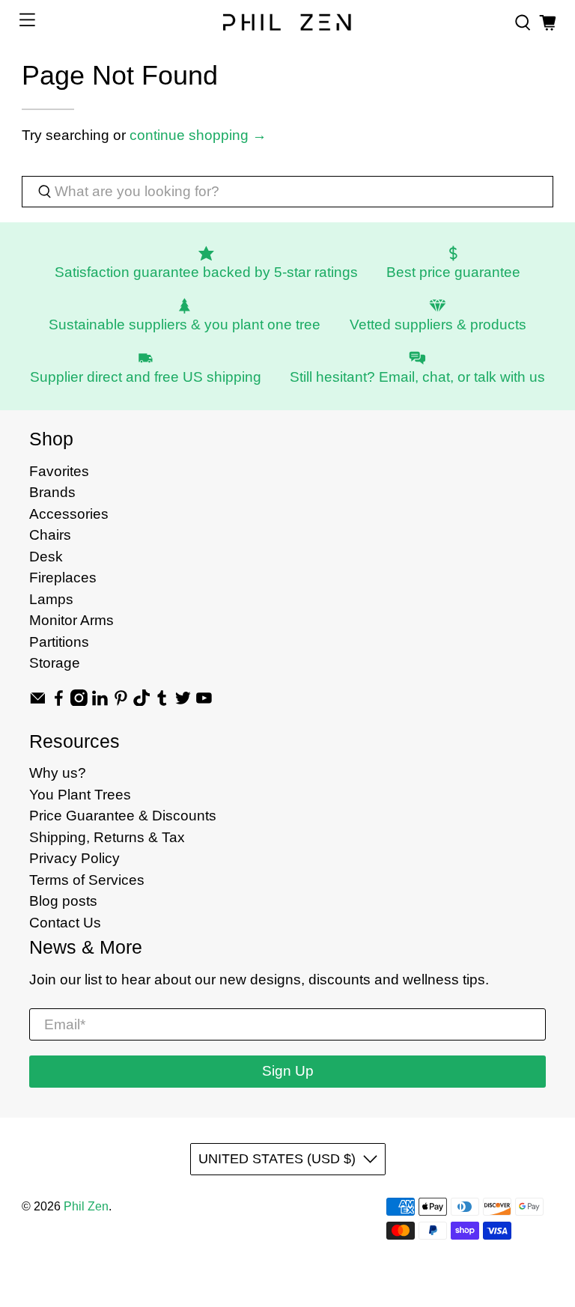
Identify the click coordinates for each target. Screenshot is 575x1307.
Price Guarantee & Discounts (122, 815)
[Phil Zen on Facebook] (58, 701)
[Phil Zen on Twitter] (183, 701)
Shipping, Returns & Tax (107, 837)
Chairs (50, 535)
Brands (52, 492)
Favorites (59, 471)
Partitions (59, 642)
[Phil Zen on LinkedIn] (100, 701)
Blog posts (63, 901)
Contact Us (65, 922)
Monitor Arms (71, 620)
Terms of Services (86, 880)
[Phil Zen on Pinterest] (121, 701)
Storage (54, 663)
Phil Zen (86, 1206)
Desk (46, 556)
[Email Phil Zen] (37, 701)
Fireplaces (63, 577)
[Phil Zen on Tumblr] (162, 701)
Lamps (51, 599)
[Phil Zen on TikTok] (141, 701)
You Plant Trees (80, 794)
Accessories (69, 514)
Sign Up (288, 1071)
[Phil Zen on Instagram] (79, 701)
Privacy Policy (74, 858)
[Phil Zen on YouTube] (204, 701)
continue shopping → (198, 135)
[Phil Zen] (287, 22)
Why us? (57, 773)
